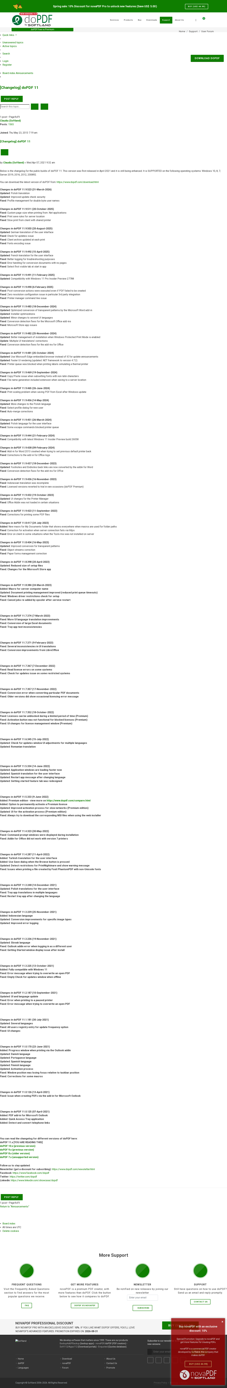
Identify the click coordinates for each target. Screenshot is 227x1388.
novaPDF (100, 1343)
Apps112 (73, 1346)
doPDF (21, 1363)
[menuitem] (12, 42)
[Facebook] (150, 1360)
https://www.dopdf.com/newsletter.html (73, 1169)
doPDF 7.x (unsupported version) (19, 1157)
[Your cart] (202, 20)
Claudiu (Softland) (10, 120)
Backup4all (65, 1343)
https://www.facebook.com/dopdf (31, 1172)
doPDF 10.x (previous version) (17, 1146)
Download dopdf (207, 58)
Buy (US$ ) (196, 6)
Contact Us (201, 1302)
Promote (110, 1367)
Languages (23, 1367)
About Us (110, 1359)
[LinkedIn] (167, 1360)
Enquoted (103, 1346)
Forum (65, 1367)
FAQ (27, 1305)
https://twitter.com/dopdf (23, 1176)
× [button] (222, 1321)
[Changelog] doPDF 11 (19, 87)
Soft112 (64, 1346)
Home (21, 1359)
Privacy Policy (160, 1382)
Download (67, 1359)
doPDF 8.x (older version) (15, 1153)
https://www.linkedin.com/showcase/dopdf (34, 1180)
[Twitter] (159, 1360)
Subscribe (142, 1308)
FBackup (75, 1343)
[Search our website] (212, 20)
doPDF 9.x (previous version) (17, 1149)
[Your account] (207, 19)
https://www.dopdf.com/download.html (78, 182)
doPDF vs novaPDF (84, 1305)
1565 (11, 124)
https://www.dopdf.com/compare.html (68, 800)
